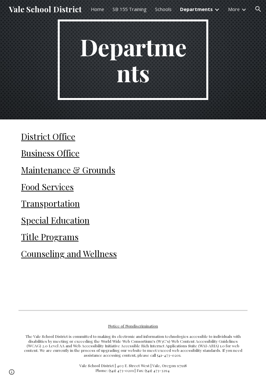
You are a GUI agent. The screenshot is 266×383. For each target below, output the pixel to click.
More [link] (234, 9)
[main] (133, 59)
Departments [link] (196, 9)
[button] (258, 9)
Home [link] (97, 9)
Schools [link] (163, 9)
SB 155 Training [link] (130, 9)
